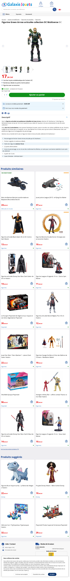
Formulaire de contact (10, 550)
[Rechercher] (54, 9)
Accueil (4, 19)
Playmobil (4, 327)
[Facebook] (3, 113)
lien (48, 564)
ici (28, 570)
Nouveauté (29, 14)
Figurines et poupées (27, 19)
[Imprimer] (6, 113)
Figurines (38, 19)
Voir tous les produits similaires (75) (10, 449)
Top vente (18, 14)
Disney (3, 497)
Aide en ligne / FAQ (9, 547)
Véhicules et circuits (7, 209)
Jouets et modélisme (13, 19)
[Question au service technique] (9, 113)
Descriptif (6, 117)
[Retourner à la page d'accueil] (17, 4)
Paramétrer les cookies (38, 574)
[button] (33, 104)
